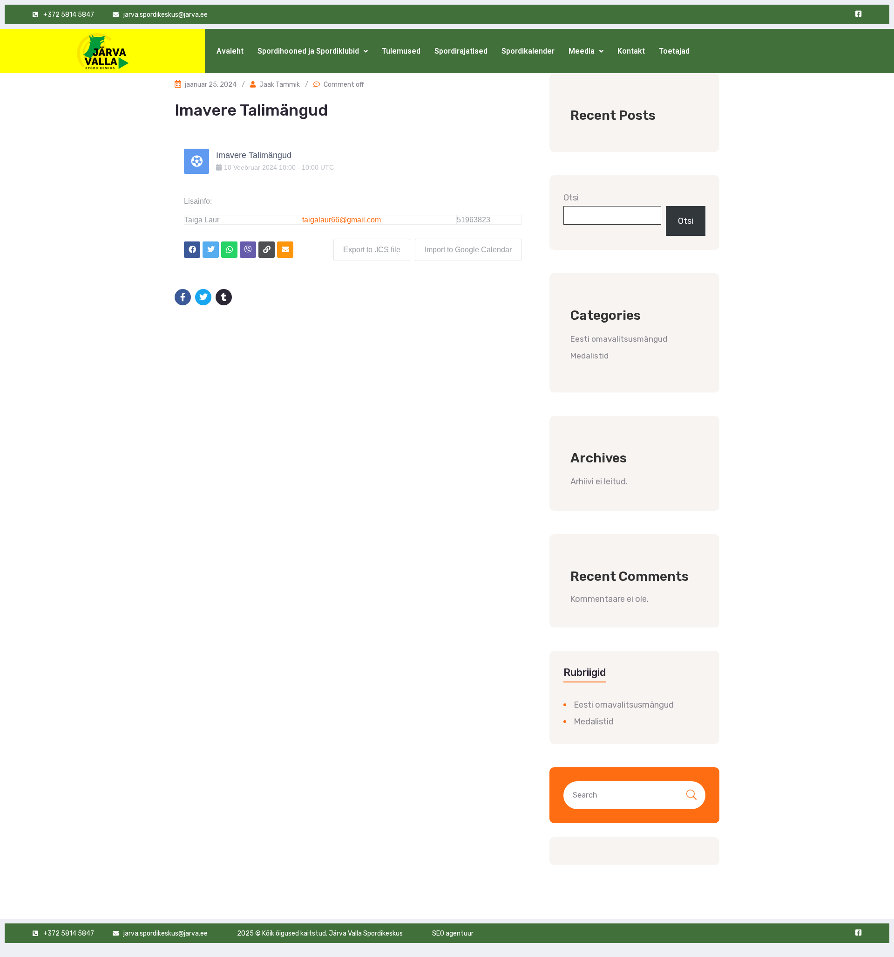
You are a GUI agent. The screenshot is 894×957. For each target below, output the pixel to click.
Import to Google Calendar (468, 250)
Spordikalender (528, 51)
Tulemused (401, 51)
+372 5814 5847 (68, 15)
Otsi (571, 198)
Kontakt (631, 51)
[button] (313, 51)
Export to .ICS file (371, 250)
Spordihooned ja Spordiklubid (308, 51)
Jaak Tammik (279, 85)
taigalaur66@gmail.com (341, 220)
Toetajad (674, 51)
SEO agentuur (453, 933)
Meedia (582, 51)
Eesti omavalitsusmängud (618, 339)
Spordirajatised (461, 51)
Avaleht (230, 51)
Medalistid (589, 355)
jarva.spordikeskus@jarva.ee (165, 15)
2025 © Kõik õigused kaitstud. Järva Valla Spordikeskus (320, 933)
